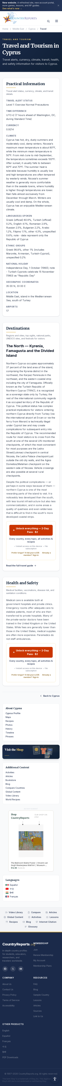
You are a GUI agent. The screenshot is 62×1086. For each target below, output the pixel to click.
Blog (8, 784)
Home (5, 29)
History (9, 728)
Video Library (12, 795)
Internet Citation (47, 922)
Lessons (54, 917)
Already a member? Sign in (37, 554)
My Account (39, 960)
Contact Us (7, 989)
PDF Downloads (10, 1057)
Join (35, 949)
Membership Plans (42, 966)
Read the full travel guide (19, 565)
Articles (9, 776)
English (5, 1030)
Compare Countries (15, 788)
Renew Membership (43, 955)
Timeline (10, 732)
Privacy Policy (9, 995)
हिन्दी (11, 892)
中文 (12, 889)
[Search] (48, 21)
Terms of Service (11, 1000)
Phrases (10, 736)
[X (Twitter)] (13, 969)
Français (14, 896)
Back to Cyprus (51, 696)
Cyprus (32, 29)
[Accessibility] (55, 1079)
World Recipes (13, 799)
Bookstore (11, 780)
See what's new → (12, 8)
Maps (8, 717)
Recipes (10, 721)
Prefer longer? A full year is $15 (25, 553)
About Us (6, 984)
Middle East (18, 29)
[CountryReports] (19, 17)
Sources (37, 1011)
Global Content (13, 791)
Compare (36, 912)
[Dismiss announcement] (58, 5)
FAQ (35, 984)
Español (14, 885)
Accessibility (8, 1005)
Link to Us (38, 1016)
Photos (9, 725)
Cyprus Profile (13, 713)
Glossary (32, 926)
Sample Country (41, 995)
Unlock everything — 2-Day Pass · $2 (32, 530)
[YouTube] (20, 969)
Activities (10, 772)
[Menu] (57, 21)
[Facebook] (5, 969)
